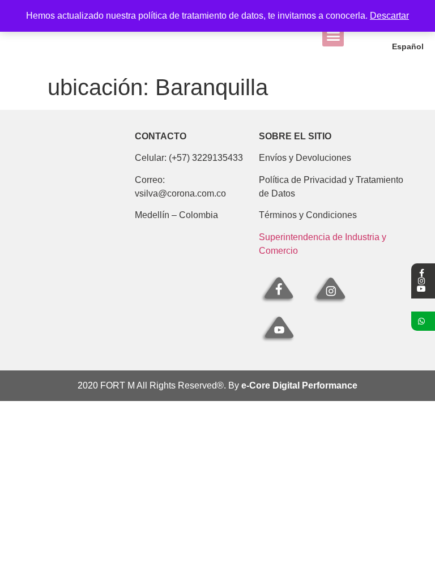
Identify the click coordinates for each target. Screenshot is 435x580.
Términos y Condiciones (308, 215)
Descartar (389, 15)
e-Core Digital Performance (299, 385)
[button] (333, 36)
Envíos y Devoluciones (305, 158)
